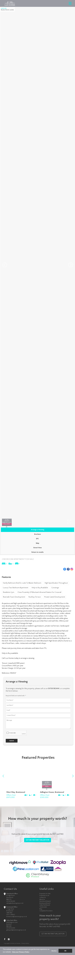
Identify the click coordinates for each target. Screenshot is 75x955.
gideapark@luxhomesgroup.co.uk (16, 930)
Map (37, 543)
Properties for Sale (44, 893)
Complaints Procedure (46, 911)
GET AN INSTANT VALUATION (37, 840)
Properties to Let (44, 895)
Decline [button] (54, 951)
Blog (40, 909)
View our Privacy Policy (20, 952)
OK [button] (65, 951)
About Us (42, 899)
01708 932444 (10, 928)
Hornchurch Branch (45, 901)
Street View (37, 548)
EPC (37, 539)
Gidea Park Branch (44, 905)
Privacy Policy (25, 943)
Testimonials (43, 907)
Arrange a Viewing (37, 530)
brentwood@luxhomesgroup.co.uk (16, 916)
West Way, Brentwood (15, 792)
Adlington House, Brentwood (52, 792)
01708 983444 (10, 901)
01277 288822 (10, 914)
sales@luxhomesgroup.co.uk (14, 903)
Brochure (37, 534)
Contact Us (42, 897)
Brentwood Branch (44, 903)
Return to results (38, 552)
